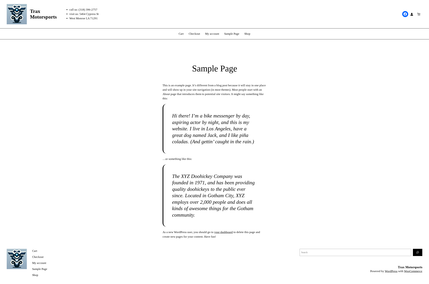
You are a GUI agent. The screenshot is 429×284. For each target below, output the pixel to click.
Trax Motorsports (410, 267)
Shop (247, 33)
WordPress (391, 271)
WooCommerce (413, 271)
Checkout (194, 33)
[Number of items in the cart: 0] (418, 14)
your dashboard (223, 232)
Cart (181, 33)
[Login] (411, 14)
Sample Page (231, 33)
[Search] (417, 252)
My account (212, 33)
